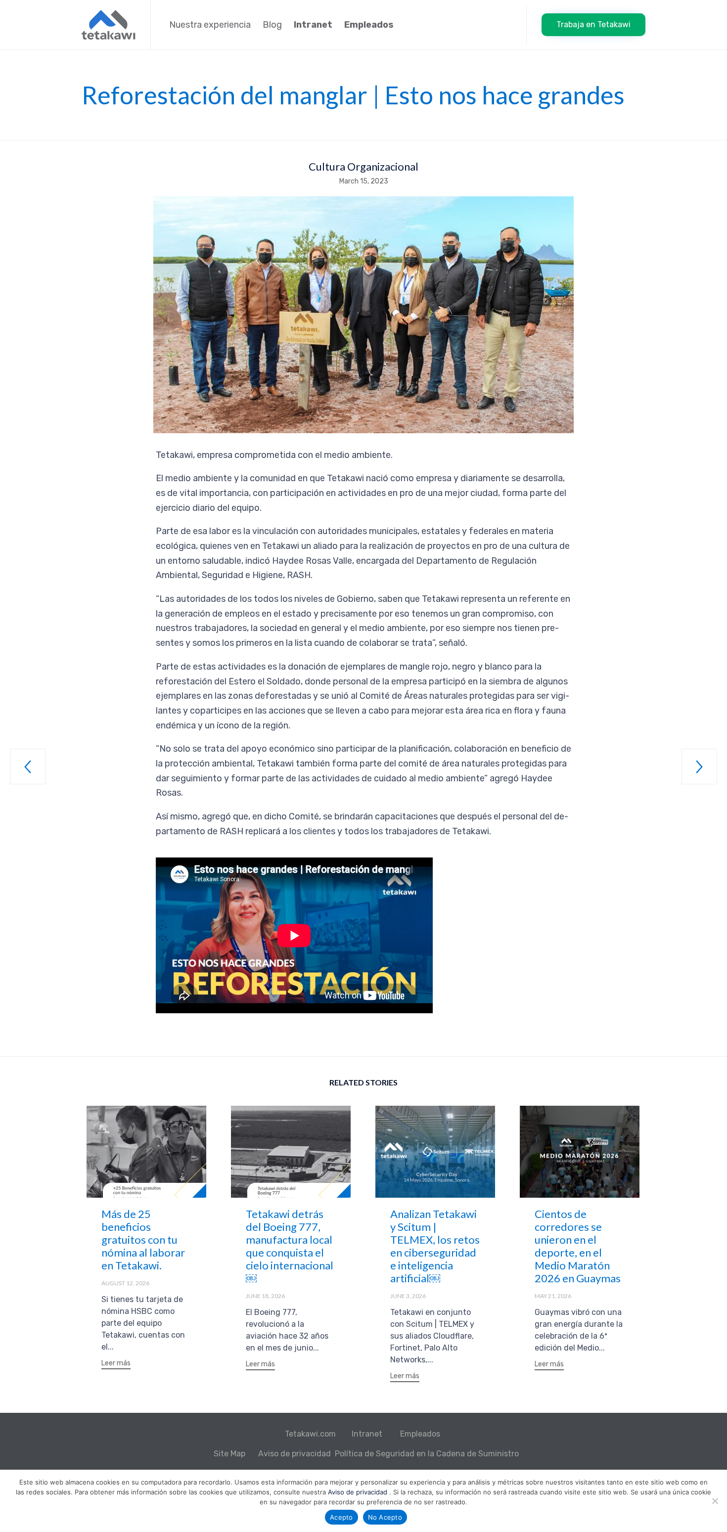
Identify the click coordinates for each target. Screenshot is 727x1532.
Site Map (230, 1453)
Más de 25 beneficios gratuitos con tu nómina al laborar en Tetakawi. (143, 1239)
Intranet (368, 1434)
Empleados (421, 1434)
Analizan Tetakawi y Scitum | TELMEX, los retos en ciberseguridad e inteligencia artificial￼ (435, 1246)
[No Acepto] (715, 1501)
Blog (272, 24)
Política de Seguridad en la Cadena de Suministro (427, 1453)
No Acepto (385, 1517)
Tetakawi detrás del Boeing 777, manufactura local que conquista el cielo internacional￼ (289, 1246)
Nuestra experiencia (210, 24)
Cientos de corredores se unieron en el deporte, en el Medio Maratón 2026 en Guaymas (578, 1246)
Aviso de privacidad (294, 1453)
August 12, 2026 (125, 1283)
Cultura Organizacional (363, 166)
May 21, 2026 (553, 1296)
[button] (593, 24)
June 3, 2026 (408, 1296)
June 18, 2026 (265, 1296)
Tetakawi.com (310, 1434)
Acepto (341, 1517)
